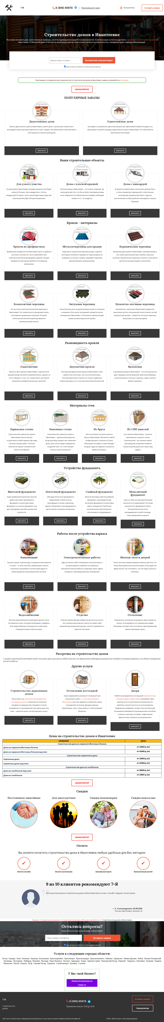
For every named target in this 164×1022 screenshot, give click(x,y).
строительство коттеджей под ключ (141, 40)
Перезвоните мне (90, 7)
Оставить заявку (152, 8)
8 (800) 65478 (64, 8)
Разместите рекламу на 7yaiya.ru (82, 983)
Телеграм (124, 80)
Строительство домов (50, 920)
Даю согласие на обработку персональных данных (83, 67)
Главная (35, 920)
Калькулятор (128, 7)
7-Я (4, 999)
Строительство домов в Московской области (81, 920)
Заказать (41, 151)
